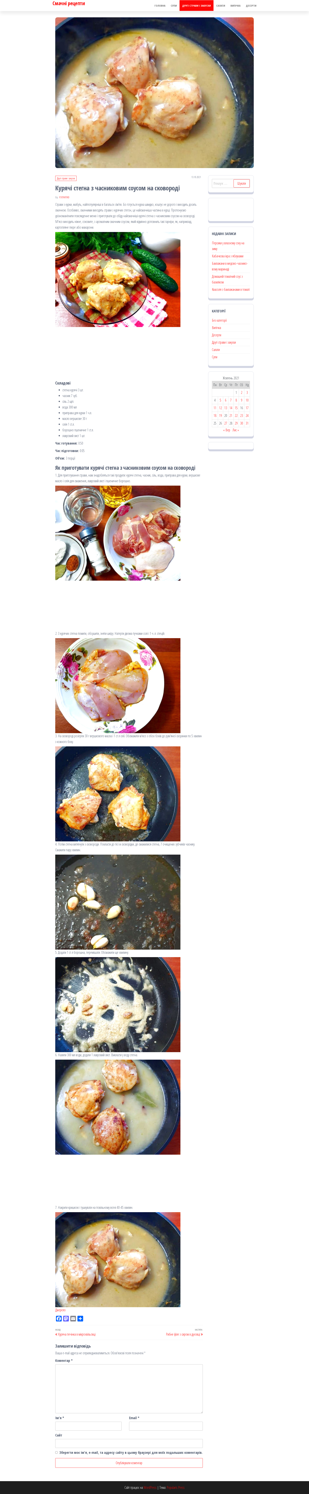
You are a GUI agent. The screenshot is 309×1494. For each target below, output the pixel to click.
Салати (220, 5)
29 (236, 423)
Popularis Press (176, 1487)
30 (241, 423)
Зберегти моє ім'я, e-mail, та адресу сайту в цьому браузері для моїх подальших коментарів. (131, 1452)
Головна (159, 5)
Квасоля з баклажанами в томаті (231, 289)
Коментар (64, 1360)
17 (247, 407)
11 (215, 407)
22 (236, 415)
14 (230, 407)
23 (241, 415)
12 (220, 407)
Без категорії (219, 320)
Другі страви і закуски (196, 5)
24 (247, 415)
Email (134, 1417)
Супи (174, 5)
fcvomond (64, 197)
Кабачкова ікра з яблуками (227, 256)
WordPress (150, 1487)
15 (236, 407)
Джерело (60, 1310)
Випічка (235, 5)
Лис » (235, 430)
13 (225, 407)
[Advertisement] (129, 352)
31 (247, 423)
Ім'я (59, 1417)
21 (230, 415)
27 (225, 423)
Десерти (251, 5)
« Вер (226, 430)
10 (247, 400)
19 (220, 415)
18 (215, 415)
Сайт (58, 1435)
